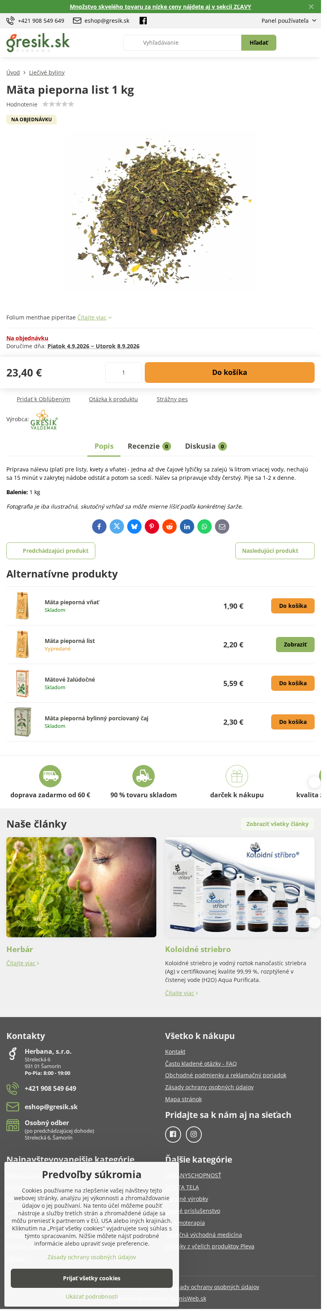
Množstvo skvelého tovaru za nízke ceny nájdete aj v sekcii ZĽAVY (160, 6)
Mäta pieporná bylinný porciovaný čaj (96, 718)
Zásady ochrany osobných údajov (215, 1287)
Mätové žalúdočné (70, 679)
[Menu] (311, 43)
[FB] (143, 20)
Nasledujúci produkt (270, 550)
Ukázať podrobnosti (92, 1296)
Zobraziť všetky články (277, 824)
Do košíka (229, 372)
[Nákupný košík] (292, 43)
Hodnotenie (21, 104)
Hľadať (259, 42)
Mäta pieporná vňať (72, 602)
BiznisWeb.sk (188, 1298)
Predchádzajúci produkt (56, 550)
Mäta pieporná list (70, 641)
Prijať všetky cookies (91, 1278)
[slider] (58, 104)
